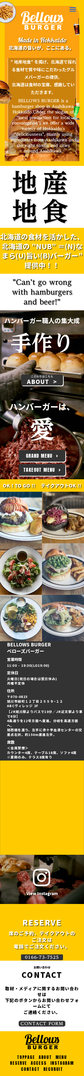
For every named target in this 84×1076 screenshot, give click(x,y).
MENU (61, 1057)
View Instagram (42, 893)
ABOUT (45, 1057)
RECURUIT (53, 1069)
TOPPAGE (26, 1057)
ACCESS (39, 1063)
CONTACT (30, 1069)
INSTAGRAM (62, 1063)
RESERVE (18, 1063)
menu (73, 9)
